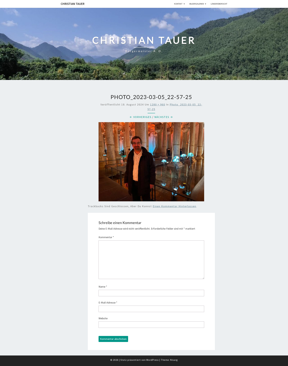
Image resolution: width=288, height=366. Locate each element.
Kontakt (178, 3)
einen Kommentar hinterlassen (174, 206)
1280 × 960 (157, 104)
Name (103, 286)
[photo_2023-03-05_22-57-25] (151, 163)
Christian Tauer (72, 4)
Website (103, 318)
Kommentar (106, 237)
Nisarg (174, 359)
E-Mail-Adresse (108, 302)
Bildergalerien (196, 3)
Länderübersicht (219, 3)
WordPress (152, 359)
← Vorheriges (140, 117)
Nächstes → (163, 117)
